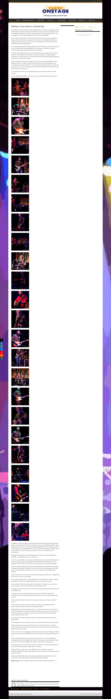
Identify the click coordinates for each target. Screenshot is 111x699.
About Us (92, 20)
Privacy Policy (83, 694)
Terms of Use (90, 694)
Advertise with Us (97, 694)
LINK (55, 661)
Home (18, 20)
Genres (81, 20)
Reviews (50, 20)
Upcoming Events (28, 20)
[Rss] (95, 1)
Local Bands (62, 20)
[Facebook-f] (97, 1)
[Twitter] (100, 1)
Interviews (41, 20)
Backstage (72, 20)
